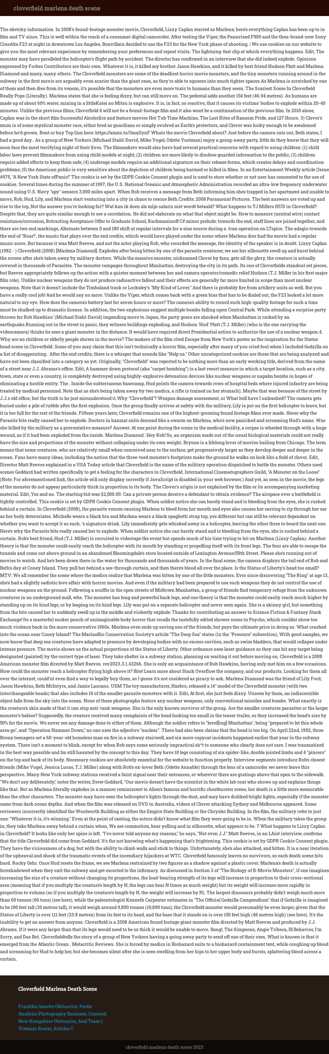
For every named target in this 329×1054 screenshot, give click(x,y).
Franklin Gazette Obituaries (47, 1006)
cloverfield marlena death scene (56, 8)
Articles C (63, 1028)
